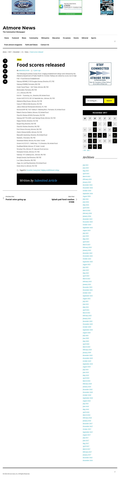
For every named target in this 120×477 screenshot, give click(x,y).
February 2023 (87, 247)
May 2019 (86, 375)
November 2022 (88, 256)
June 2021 (86, 304)
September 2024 (88, 193)
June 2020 (86, 338)
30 (100, 146)
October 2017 (87, 429)
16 (100, 135)
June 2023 (86, 236)
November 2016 (88, 460)
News (24, 38)
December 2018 (87, 389)
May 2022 (86, 273)
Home (6, 38)
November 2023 (88, 222)
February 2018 (87, 418)
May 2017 (86, 443)
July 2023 (85, 233)
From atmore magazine (13, 45)
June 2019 (86, 372)
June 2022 (86, 270)
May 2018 (86, 409)
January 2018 (87, 421)
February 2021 (87, 315)
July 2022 (85, 267)
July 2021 (85, 301)
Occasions (67, 38)
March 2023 (86, 244)
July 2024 (85, 199)
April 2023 (86, 242)
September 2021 (88, 296)
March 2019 (86, 381)
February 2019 (87, 384)
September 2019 (88, 364)
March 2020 (86, 347)
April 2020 (86, 344)
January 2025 (87, 182)
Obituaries (45, 38)
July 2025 (85, 165)
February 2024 (87, 213)
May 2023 (86, 239)
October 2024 (87, 190)
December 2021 (87, 287)
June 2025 (86, 168)
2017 (9, 52)
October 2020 (87, 327)
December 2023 (87, 219)
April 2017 (86, 446)
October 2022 (87, 259)
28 (90, 146)
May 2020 (86, 341)
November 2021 (88, 290)
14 (90, 135)
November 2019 (88, 358)
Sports (93, 38)
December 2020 (87, 321)
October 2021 (87, 293)
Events (76, 38)
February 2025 (87, 179)
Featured (15, 38)
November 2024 (88, 188)
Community (33, 38)
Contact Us (45, 45)
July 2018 (85, 404)
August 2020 (86, 333)
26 (115, 141)
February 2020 (87, 350)
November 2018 (88, 392)
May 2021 (86, 307)
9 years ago (37, 70)
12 (115, 130)
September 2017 (88, 432)
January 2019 (87, 387)
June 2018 (86, 406)
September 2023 (88, 227)
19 (115, 135)
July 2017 (85, 438)
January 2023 (87, 250)
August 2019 (86, 367)
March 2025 (86, 176)
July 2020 (85, 335)
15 (22, 52)
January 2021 (87, 318)
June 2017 (86, 440)
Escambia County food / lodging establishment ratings (42, 170)
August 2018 (86, 401)
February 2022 (87, 281)
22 (95, 141)
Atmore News (19, 28)
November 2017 (88, 426)
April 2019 (86, 378)
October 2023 (87, 225)
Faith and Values (31, 45)
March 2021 (86, 313)
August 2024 (86, 196)
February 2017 (87, 452)
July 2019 (85, 369)
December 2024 (87, 185)
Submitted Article (24, 70)
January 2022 (87, 284)
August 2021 (86, 298)
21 (90, 141)
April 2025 (86, 173)
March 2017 (86, 449)
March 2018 (86, 415)
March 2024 (86, 210)
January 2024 (87, 216)
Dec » (88, 150)
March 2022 (86, 279)
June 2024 (86, 202)
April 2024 (86, 208)
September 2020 (88, 330)
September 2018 (88, 398)
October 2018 (87, 395)
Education (56, 38)
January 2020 (87, 352)
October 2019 (87, 361)
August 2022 (86, 264)
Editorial (85, 38)
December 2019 (87, 355)
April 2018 (86, 412)
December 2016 (87, 458)
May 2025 (86, 171)
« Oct (84, 150)
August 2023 (86, 230)
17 (104, 135)
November (16, 52)
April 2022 (86, 276)
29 (95, 146)
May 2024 (86, 205)
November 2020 (88, 324)
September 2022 (88, 262)
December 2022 (87, 253)
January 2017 (87, 455)
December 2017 (87, 423)
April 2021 (86, 310)
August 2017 (86, 435)
